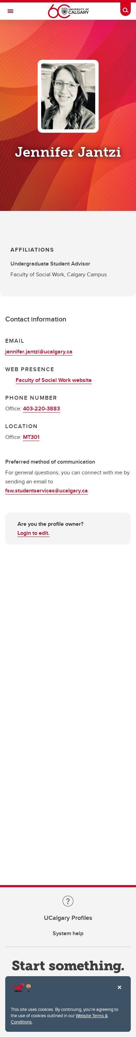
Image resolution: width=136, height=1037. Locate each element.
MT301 (31, 437)
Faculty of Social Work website (54, 380)
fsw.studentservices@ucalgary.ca (46, 491)
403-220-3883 (41, 409)
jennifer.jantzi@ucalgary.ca (39, 352)
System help (68, 933)
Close (119, 992)
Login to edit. (33, 533)
